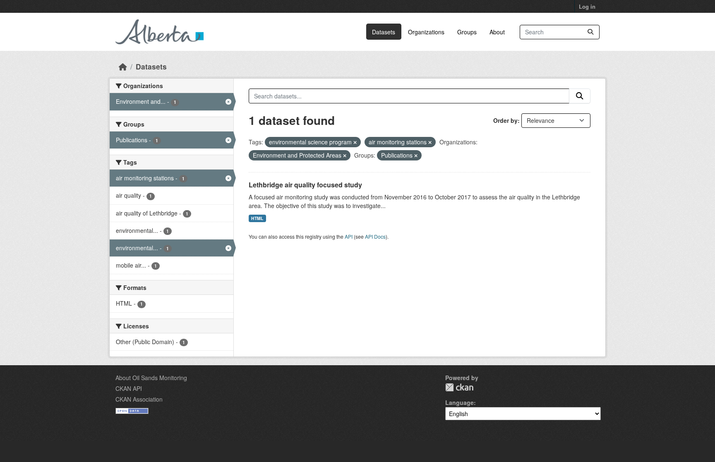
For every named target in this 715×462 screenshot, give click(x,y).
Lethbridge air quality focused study (305, 184)
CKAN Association (139, 399)
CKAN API (128, 388)
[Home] (123, 66)
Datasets (383, 32)
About (497, 32)
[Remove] (355, 142)
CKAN (459, 387)
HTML (257, 218)
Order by (505, 120)
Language (459, 402)
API (349, 236)
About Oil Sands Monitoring (151, 377)
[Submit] (590, 32)
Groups (467, 32)
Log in (587, 6)
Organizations (426, 32)
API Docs (375, 236)
